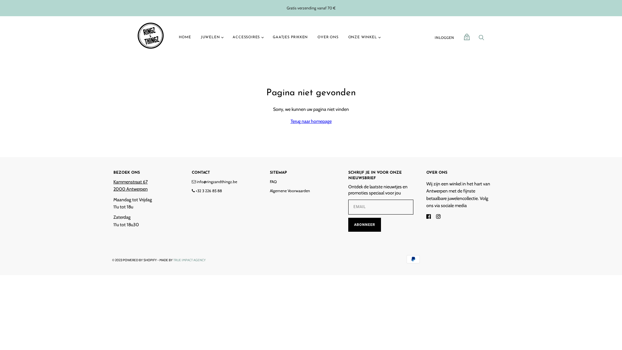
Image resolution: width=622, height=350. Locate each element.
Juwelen (210, 37)
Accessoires (246, 37)
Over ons (327, 37)
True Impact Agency (189, 260)
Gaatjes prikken (290, 37)
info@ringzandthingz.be (216, 181)
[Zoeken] (481, 39)
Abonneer (364, 225)
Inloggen (444, 37)
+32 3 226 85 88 (208, 190)
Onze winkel (362, 37)
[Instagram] (438, 217)
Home (185, 37)
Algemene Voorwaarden (290, 190)
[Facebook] (428, 217)
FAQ (273, 181)
